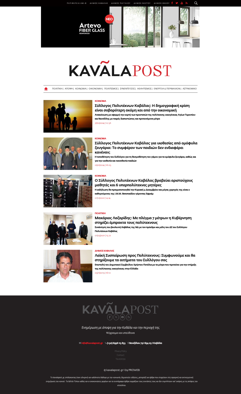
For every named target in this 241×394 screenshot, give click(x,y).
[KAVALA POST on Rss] (128, 317)
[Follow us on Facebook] (173, 3)
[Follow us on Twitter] (178, 3)
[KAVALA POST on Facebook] (109, 317)
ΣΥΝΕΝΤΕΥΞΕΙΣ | (128, 89)
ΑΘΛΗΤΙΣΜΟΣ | (144, 89)
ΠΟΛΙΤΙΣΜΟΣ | (111, 89)
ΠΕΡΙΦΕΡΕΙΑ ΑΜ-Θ (77, 3)
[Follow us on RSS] (187, 3)
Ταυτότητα (120, 359)
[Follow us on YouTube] (183, 3)
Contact (120, 355)
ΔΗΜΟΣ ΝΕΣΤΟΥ (142, 3)
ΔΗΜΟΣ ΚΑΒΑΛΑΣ (99, 3)
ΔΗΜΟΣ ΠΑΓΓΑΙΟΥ (121, 3)
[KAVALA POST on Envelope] (122, 317)
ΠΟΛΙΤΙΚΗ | (57, 89)
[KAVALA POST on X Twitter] (116, 317)
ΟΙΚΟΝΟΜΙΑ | (96, 89)
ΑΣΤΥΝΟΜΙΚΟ (190, 89)
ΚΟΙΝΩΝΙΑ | (81, 89)
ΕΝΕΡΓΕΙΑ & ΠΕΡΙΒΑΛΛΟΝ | (167, 89)
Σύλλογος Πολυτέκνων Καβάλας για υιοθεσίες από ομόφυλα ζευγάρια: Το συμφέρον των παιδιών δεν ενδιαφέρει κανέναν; (146, 148)
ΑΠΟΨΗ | (69, 89)
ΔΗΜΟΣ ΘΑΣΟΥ (162, 3)
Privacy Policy (121, 351)
